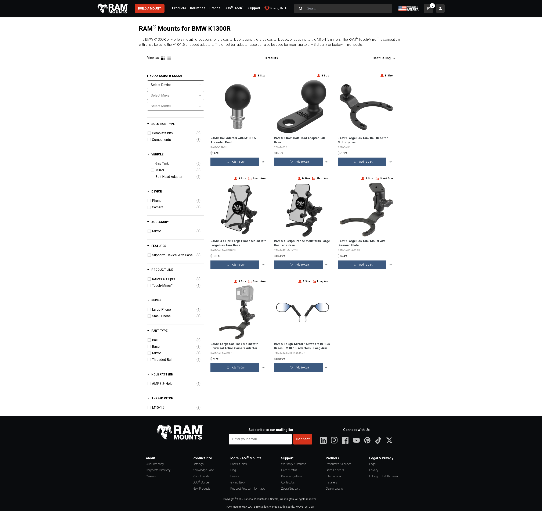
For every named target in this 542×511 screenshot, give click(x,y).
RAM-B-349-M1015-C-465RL (290, 353)
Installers (331, 482)
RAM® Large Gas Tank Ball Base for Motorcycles (363, 140)
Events (234, 476)
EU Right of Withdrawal (383, 476)
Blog (233, 470)
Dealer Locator (335, 488)
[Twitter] (389, 440)
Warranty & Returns (293, 464)
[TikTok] (378, 440)
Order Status (289, 470)
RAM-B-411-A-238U (349, 250)
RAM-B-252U (281, 147)
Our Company (155, 464)
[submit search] (300, 8)
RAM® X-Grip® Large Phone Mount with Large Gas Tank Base (238, 243)
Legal (372, 464)
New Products (201, 488)
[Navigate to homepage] (112, 8)
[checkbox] (149, 133)
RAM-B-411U (345, 147)
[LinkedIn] (323, 440)
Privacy (373, 470)
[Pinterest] (367, 440)
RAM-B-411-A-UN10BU (223, 250)
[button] (382, 58)
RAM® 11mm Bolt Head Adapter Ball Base (299, 140)
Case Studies (238, 464)
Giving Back (237, 482)
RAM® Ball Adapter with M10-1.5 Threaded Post (233, 140)
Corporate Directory (158, 470)
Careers (151, 476)
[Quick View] (263, 162)
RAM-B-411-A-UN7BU (286, 250)
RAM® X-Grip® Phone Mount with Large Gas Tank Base (302, 243)
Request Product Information (248, 488)
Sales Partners (335, 470)
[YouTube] (356, 440)
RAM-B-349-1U (218, 147)
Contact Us (288, 482)
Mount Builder (201, 476)
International (334, 476)
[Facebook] (345, 440)
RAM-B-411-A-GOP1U (222, 353)
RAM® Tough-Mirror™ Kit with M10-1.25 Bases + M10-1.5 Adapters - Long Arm (302, 346)
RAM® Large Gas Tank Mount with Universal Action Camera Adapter (234, 346)
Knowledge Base (203, 470)
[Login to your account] (440, 8)
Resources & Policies (338, 464)
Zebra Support (290, 488)
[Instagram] (334, 440)
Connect (303, 439)
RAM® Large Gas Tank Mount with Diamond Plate (362, 243)
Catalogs (198, 464)
